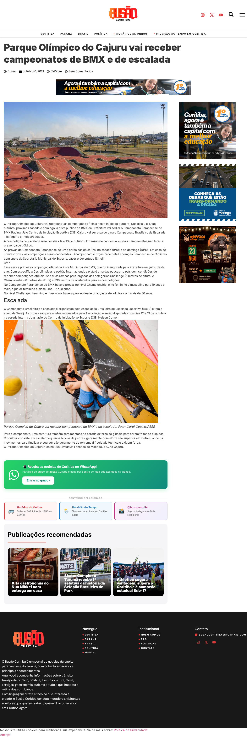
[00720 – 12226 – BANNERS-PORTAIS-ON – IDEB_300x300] (207, 158)
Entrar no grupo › (38, 480)
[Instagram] (203, 15)
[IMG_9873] (207, 282)
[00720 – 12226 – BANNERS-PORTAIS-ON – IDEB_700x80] (123, 94)
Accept (5, 735)
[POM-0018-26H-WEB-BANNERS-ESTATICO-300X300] (207, 220)
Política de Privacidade (130, 730)
